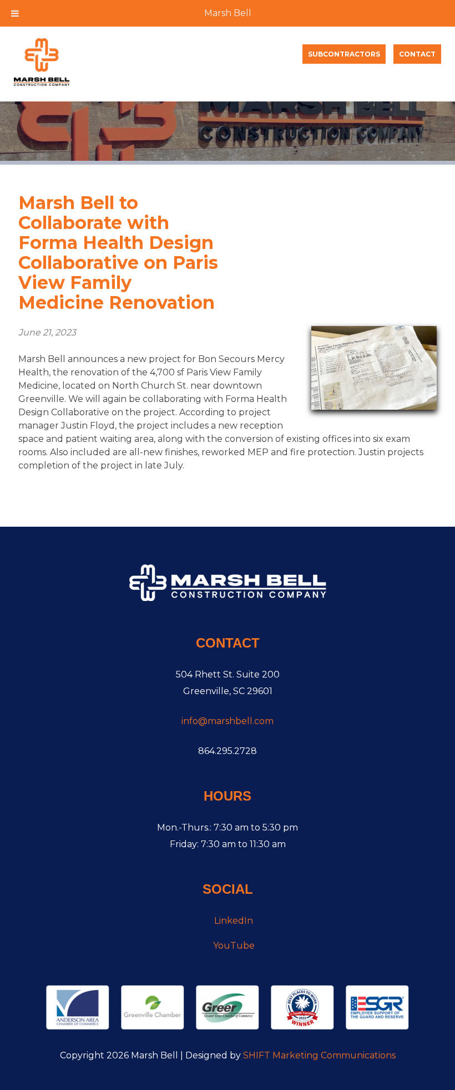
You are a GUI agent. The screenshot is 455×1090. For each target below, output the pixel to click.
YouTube (234, 945)
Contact (417, 54)
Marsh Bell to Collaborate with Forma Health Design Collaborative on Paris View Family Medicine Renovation (118, 252)
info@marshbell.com (227, 721)
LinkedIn (233, 920)
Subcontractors (344, 54)
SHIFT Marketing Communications (319, 1055)
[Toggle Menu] (15, 13)
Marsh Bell (227, 13)
